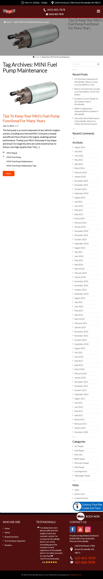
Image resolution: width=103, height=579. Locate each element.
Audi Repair (79, 450)
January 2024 (80, 277)
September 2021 (81, 394)
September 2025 (81, 193)
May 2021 (78, 411)
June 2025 (78, 206)
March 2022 (79, 369)
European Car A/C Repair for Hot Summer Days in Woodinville (86, 101)
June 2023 (78, 306)
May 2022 (78, 361)
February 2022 (80, 373)
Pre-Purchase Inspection (15, 541)
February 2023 (80, 323)
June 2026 (78, 156)
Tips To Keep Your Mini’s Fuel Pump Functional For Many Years (31, 118)
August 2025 (79, 197)
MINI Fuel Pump (14, 157)
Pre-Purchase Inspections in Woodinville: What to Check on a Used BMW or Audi (86, 82)
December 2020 (81, 432)
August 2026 (79, 147)
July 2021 (78, 403)
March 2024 (79, 269)
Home (9, 22)
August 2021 (79, 398)
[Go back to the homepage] (9, 11)
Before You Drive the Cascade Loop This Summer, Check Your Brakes (87, 92)
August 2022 (79, 348)
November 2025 (81, 185)
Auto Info (78, 454)
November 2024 (81, 235)
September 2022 (81, 344)
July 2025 (78, 202)
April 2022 (78, 365)
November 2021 (81, 386)
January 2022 (80, 377)
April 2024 (78, 264)
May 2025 (78, 210)
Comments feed (81, 498)
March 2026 (79, 168)
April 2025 (78, 214)
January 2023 (80, 327)
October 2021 (80, 390)
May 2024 (78, 260)
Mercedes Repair (81, 463)
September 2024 (81, 243)
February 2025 (80, 223)
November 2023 (81, 285)
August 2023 (79, 298)
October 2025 (80, 189)
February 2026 (80, 172)
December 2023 (81, 281)
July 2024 (78, 252)
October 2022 (80, 340)
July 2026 (78, 151)
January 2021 (80, 428)
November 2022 (81, 336)
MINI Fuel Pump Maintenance (20, 161)
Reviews (8, 545)
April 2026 (78, 164)
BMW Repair (79, 459)
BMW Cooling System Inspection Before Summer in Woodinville (86, 111)
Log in (76, 490)
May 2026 (78, 160)
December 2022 (81, 331)
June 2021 (78, 407)
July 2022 (78, 352)
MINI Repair (12, 153)
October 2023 (80, 290)
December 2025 (81, 181)
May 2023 (78, 310)
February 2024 (80, 273)
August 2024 (79, 248)
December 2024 (81, 231)
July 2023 (78, 302)
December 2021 (81, 382)
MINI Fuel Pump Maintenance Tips (21, 165)
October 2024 (80, 239)
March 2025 (79, 218)
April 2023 (78, 315)
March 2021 (79, 419)
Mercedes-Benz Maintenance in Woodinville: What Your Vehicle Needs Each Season (86, 121)
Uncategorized (80, 471)
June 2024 (78, 256)
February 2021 (80, 424)
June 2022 (78, 357)
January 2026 (80, 176)
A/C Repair (79, 446)
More (8, 173)
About (7, 532)
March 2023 (79, 319)
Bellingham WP (75, 575)
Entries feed (79, 494)
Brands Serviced (11, 537)
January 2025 (80, 227)
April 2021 (78, 415)
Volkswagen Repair (82, 475)
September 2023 (81, 294)
